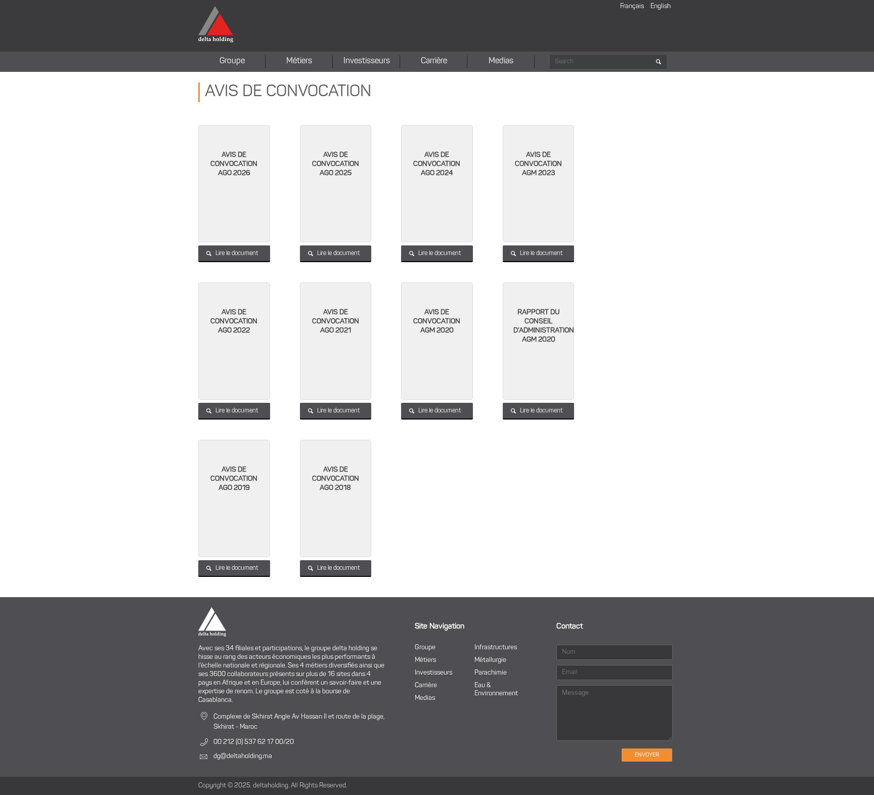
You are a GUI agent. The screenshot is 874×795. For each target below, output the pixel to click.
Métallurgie (490, 660)
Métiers (299, 61)
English (660, 6)
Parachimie (490, 673)
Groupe (232, 61)
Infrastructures (495, 647)
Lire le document (236, 253)
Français (632, 6)
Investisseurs (366, 61)
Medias (501, 61)
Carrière (434, 61)
